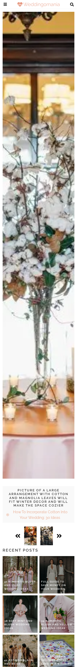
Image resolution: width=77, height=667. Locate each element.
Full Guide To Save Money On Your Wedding (53, 585)
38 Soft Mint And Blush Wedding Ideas (18, 624)
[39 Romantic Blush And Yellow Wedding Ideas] (56, 614)
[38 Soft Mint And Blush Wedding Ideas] (20, 614)
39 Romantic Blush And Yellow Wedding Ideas (57, 624)
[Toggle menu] (5, 5)
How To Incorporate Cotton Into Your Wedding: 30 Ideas (39, 515)
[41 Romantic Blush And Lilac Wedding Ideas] (20, 574)
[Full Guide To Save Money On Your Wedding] (56, 574)
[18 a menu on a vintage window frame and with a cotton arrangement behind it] (46, 536)
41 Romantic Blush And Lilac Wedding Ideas (20, 585)
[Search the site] (72, 4)
